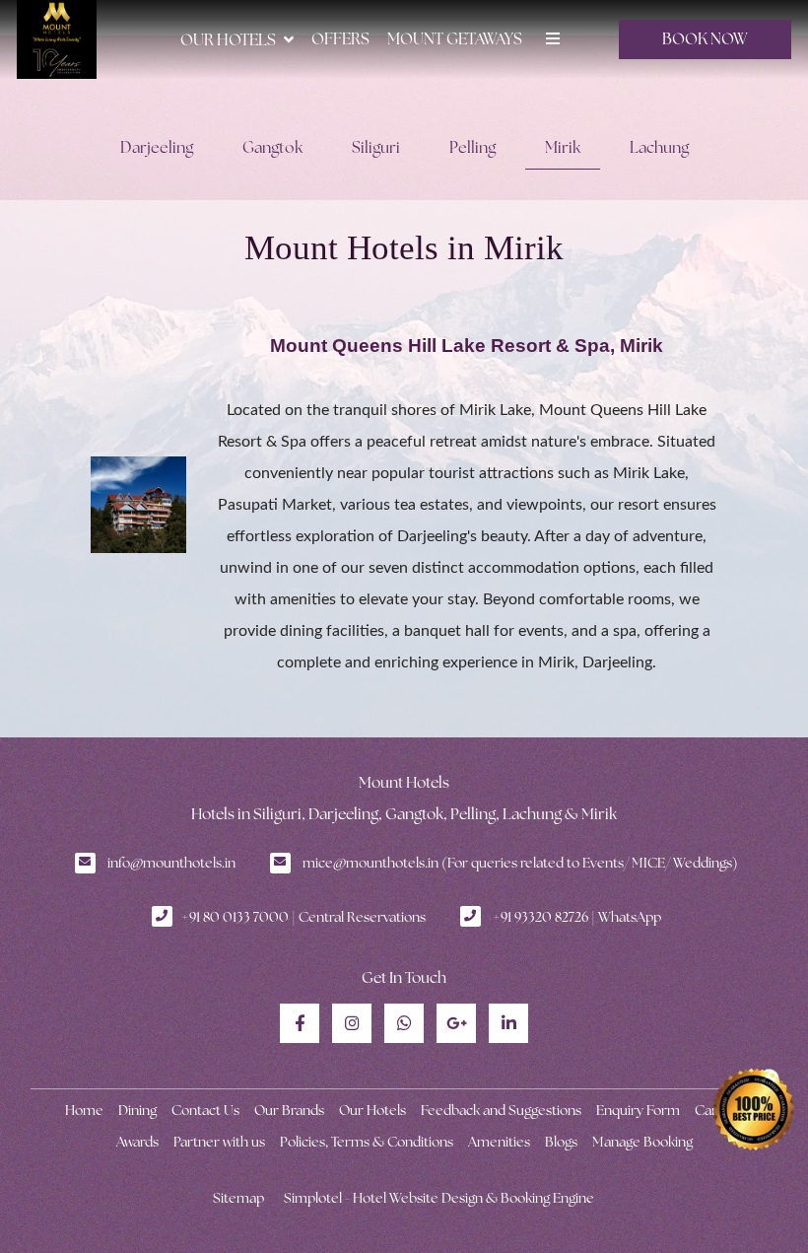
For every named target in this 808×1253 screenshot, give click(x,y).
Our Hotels (228, 40)
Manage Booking (642, 1141)
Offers (340, 39)
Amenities (499, 1141)
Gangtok (272, 147)
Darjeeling (156, 147)
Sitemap (238, 1198)
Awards (137, 1141)
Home (84, 1110)
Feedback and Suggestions (501, 1110)
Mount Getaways (454, 39)
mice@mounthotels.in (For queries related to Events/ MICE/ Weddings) (520, 862)
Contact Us (205, 1110)
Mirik (562, 147)
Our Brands (289, 1110)
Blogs (561, 1141)
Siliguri (376, 147)
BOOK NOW (705, 39)
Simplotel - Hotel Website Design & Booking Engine (439, 1198)
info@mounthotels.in (171, 862)
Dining (137, 1110)
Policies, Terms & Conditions (366, 1141)
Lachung (659, 147)
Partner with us (219, 1141)
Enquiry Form (638, 1110)
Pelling (472, 147)
